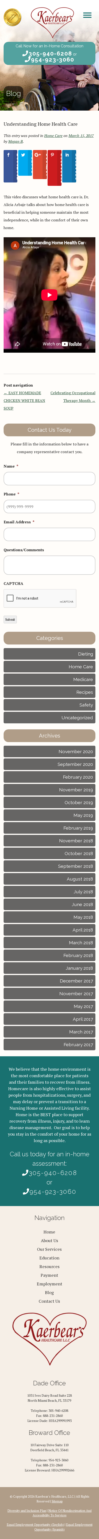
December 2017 (76, 980)
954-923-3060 (52, 59)
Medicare (83, 679)
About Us (49, 1240)
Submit (10, 619)
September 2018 (75, 866)
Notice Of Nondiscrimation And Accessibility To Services (62, 1513)
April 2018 (83, 929)
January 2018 (79, 968)
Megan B (15, 141)
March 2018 (81, 942)
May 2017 (83, 1006)
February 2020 (78, 777)
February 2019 (78, 828)
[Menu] (87, 15)
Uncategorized (77, 717)
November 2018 (76, 840)
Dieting (85, 654)
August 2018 (80, 879)
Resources (49, 1266)
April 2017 (83, 1019)
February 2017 (78, 1044)
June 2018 (82, 904)
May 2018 (83, 917)
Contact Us (49, 1301)
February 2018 (78, 955)
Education (49, 1258)
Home (49, 1232)
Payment (49, 1275)
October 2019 (79, 802)
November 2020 (76, 751)
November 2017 (76, 993)
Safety (86, 704)
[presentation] (40, 598)
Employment (49, 1284)
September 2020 (75, 764)
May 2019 (83, 815)
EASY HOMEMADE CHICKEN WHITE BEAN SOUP (24, 400)
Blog (49, 1292)
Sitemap (57, 1501)
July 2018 (83, 891)
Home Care (53, 135)
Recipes (84, 692)
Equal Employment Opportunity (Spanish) (63, 1527)
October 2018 (79, 853)
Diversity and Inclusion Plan (26, 1510)
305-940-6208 (50, 53)
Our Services (49, 1249)
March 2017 (81, 1031)
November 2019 (76, 789)
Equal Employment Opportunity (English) (35, 1524)
